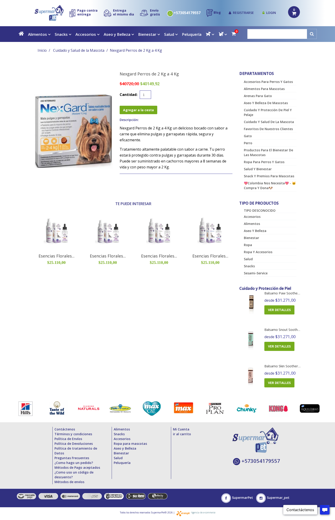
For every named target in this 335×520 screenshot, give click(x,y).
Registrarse (243, 12)
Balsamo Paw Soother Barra (286, 293)
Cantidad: (128, 94)
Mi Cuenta (181, 429)
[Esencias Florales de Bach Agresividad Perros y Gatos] (210, 230)
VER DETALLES (279, 310)
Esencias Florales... (57, 256)
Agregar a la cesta (138, 110)
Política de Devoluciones (73, 443)
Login (271, 12)
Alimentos (37, 34)
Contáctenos (64, 429)
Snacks (61, 34)
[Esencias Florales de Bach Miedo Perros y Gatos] (159, 230)
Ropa (248, 245)
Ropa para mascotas (130, 443)
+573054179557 (187, 13)
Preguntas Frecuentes (71, 458)
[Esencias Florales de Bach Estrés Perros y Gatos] (56, 230)
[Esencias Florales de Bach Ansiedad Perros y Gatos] (107, 230)
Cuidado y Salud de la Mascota (78, 50)
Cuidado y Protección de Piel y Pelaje (268, 112)
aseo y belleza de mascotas (266, 103)
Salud (169, 34)
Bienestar (147, 34)
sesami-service (256, 273)
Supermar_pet (278, 497)
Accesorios (85, 34)
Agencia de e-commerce (203, 512)
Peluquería (191, 34)
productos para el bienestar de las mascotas (268, 152)
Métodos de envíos (69, 482)
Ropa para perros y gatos (264, 162)
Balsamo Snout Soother (282, 329)
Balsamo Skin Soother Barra (286, 366)
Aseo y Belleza (117, 34)
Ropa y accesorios (258, 252)
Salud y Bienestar (258, 169)
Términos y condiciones (73, 434)
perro (248, 143)
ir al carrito (182, 434)
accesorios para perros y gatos (268, 82)
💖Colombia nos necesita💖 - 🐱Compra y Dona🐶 (270, 185)
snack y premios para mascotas (269, 176)
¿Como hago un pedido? (73, 463)
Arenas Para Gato (258, 96)
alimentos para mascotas (264, 89)
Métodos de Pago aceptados (77, 467)
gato (248, 136)
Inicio (42, 50)
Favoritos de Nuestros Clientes (268, 129)
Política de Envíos (68, 439)
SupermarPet (242, 497)
